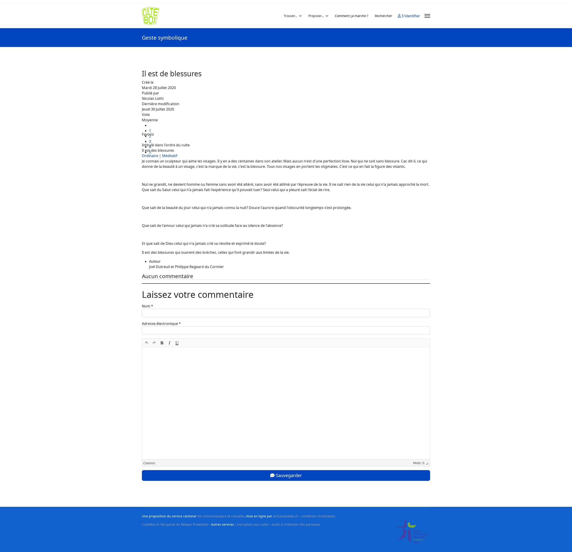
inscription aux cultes (253, 524)
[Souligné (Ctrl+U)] (177, 342)
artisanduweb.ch (285, 516)
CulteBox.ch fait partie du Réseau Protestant (175, 524)
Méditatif (169, 155)
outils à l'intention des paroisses (296, 524)
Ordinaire (150, 155)
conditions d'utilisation (318, 516)
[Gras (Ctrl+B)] (161, 342)
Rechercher (383, 16)
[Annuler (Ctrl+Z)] (146, 342)
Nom (147, 306)
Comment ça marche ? (351, 16)
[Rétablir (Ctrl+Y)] (154, 342)
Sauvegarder (288, 475)
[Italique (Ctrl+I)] (169, 342)
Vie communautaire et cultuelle (220, 516)
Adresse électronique (161, 323)
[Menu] (427, 16)
